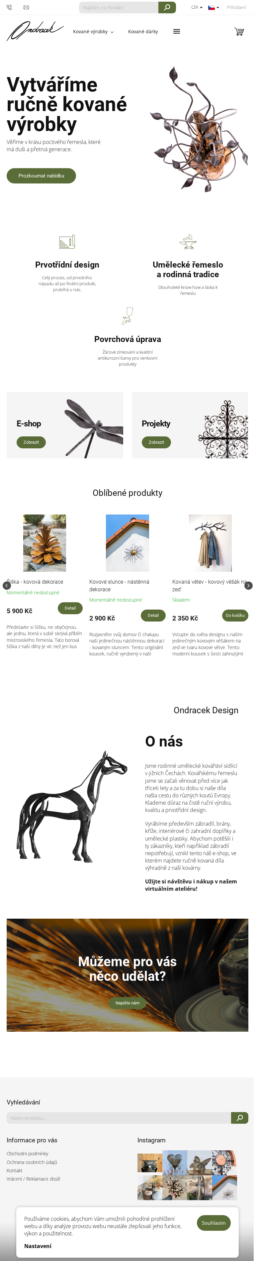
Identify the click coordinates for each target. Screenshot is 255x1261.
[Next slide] (248, 585)
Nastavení (37, 1246)
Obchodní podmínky (27, 1153)
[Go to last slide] (7, 585)
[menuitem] (93, 32)
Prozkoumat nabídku (41, 176)
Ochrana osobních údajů (32, 1162)
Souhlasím (214, 1222)
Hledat (167, 7)
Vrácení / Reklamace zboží (33, 1179)
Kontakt (15, 1170)
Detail (70, 608)
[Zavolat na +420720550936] (15, 7)
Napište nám (127, 1002)
